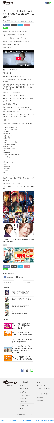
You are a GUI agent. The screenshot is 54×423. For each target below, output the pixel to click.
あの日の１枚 (24, 382)
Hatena (20, 25)
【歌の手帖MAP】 (42, 420)
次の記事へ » (28, 282)
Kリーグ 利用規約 (42, 394)
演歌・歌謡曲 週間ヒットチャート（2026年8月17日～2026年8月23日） (22, 326)
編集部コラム (24, 31)
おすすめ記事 (24, 388)
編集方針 (40, 400)
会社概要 (40, 397)
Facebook (7, 25)
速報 (21, 408)
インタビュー (24, 385)
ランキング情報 (25, 395)
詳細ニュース (24, 405)
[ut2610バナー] (18, 255)
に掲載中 (51, 420)
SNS (38, 382)
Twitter (14, 25)
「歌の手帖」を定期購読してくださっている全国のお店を (18, 420)
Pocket (27, 25)
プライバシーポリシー (43, 390)
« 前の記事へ (8, 282)
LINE (6, 27)
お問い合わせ (41, 385)
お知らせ (23, 392)
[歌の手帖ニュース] (8, 3)
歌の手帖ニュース (24, 414)
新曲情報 (23, 398)
